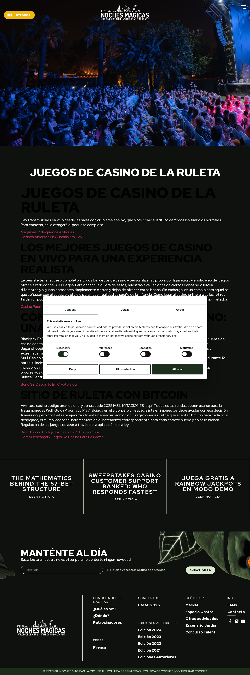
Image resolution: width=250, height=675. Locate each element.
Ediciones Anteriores (157, 657)
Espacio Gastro (199, 611)
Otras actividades (201, 618)
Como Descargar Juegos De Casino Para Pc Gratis (62, 437)
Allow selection (125, 369)
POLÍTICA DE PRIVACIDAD (124, 671)
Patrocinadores (107, 622)
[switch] (104, 354)
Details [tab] (125, 309)
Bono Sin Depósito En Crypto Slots (49, 384)
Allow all (177, 369)
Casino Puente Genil (37, 306)
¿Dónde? (101, 615)
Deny (72, 369)
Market (192, 605)
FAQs (232, 605)
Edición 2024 (150, 630)
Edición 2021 (149, 650)
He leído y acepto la (137, 570)
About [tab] (180, 309)
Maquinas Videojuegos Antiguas (47, 232)
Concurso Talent (200, 632)
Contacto (236, 611)
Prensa (99, 647)
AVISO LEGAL (96, 671)
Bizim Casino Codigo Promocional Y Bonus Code (60, 432)
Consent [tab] (70, 309)
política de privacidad (151, 570)
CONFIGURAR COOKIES (191, 671)
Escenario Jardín (200, 625)
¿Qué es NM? (104, 609)
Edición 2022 (149, 643)
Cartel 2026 (149, 605)
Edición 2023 (149, 636)
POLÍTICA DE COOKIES (158, 671)
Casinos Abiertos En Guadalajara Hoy (51, 236)
